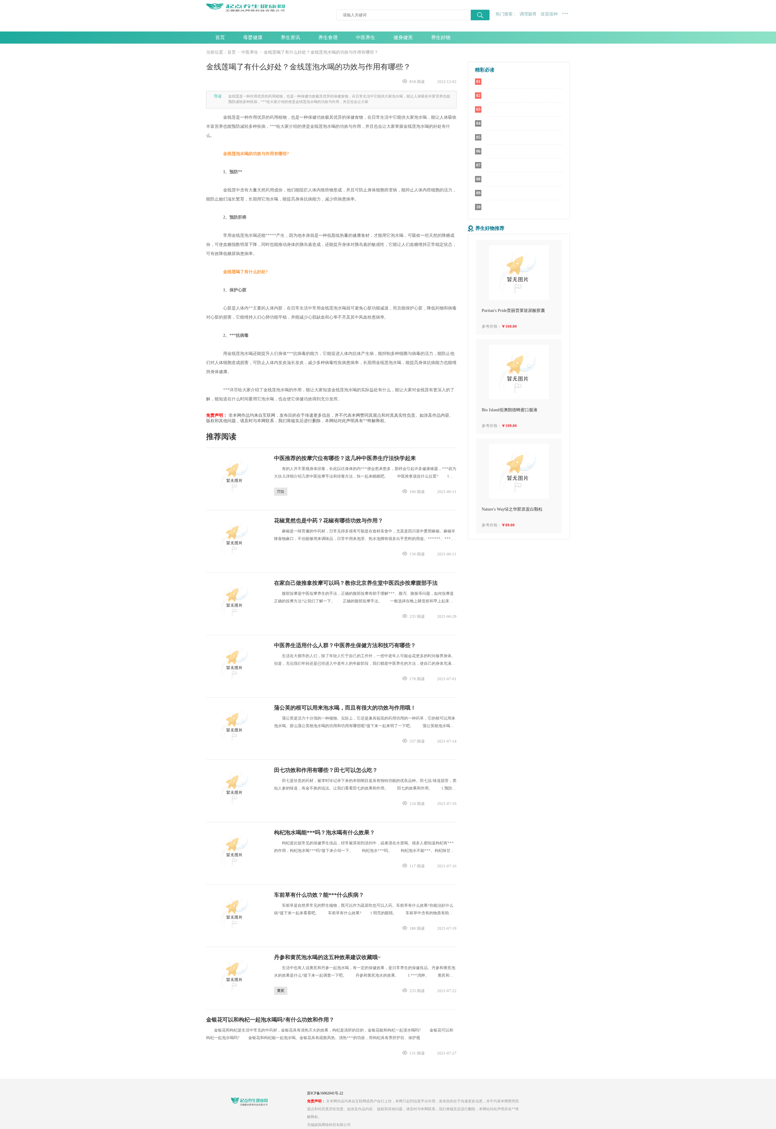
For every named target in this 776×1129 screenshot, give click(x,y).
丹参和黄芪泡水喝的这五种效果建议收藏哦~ (327, 957)
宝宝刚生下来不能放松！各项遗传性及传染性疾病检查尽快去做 (525, 207)
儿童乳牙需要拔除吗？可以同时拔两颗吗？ (525, 179)
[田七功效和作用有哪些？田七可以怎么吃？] (235, 787)
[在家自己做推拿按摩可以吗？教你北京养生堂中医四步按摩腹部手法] (235, 600)
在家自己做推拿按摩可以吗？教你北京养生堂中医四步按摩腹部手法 (356, 583)
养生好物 (440, 37)
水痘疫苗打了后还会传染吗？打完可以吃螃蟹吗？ (525, 96)
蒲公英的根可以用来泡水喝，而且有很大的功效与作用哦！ (345, 708)
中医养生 (365, 37)
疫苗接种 (549, 14)
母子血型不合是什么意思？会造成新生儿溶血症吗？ (525, 165)
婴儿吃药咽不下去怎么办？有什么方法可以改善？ (525, 193)
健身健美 (403, 37)
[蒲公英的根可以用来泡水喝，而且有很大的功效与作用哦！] (235, 725)
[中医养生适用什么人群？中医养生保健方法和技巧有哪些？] (235, 662)
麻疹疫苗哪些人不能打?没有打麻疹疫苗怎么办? (525, 151)
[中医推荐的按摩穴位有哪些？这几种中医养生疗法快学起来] (235, 475)
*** (565, 14)
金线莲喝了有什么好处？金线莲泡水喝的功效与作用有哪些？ (321, 52)
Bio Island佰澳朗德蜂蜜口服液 (509, 410)
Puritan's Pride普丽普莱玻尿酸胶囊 (513, 310)
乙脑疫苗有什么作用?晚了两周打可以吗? (525, 124)
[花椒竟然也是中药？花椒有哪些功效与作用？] (235, 538)
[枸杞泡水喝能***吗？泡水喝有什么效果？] (235, 849)
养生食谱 (328, 37)
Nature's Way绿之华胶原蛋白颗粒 (512, 509)
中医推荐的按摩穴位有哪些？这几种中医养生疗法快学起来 (345, 458)
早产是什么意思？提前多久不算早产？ (525, 110)
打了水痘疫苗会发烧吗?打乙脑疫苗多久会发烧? (525, 82)
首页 (220, 37)
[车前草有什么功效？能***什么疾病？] (235, 912)
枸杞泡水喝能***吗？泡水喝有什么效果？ (324, 832)
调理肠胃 (528, 14)
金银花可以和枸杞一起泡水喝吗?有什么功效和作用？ (270, 1020)
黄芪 (280, 990)
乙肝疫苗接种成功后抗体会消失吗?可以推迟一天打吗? (525, 137)
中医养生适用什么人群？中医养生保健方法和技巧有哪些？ (345, 645)
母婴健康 (253, 37)
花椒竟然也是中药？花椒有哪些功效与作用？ (328, 521)
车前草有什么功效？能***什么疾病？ (319, 895)
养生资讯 (290, 37)
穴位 (280, 491)
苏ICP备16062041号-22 (325, 1093)
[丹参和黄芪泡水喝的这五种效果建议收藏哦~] (235, 974)
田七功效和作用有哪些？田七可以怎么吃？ (326, 770)
